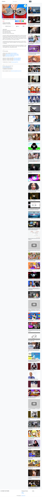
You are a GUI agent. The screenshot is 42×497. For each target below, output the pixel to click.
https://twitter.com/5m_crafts (9, 56)
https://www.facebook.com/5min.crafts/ (12, 54)
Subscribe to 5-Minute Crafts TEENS (21, 23)
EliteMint (3, 1)
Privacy (23, 493)
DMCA (23, 492)
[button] (30, 1)
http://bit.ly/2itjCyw (14, 53)
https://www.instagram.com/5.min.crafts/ (12, 55)
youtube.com (23, 495)
